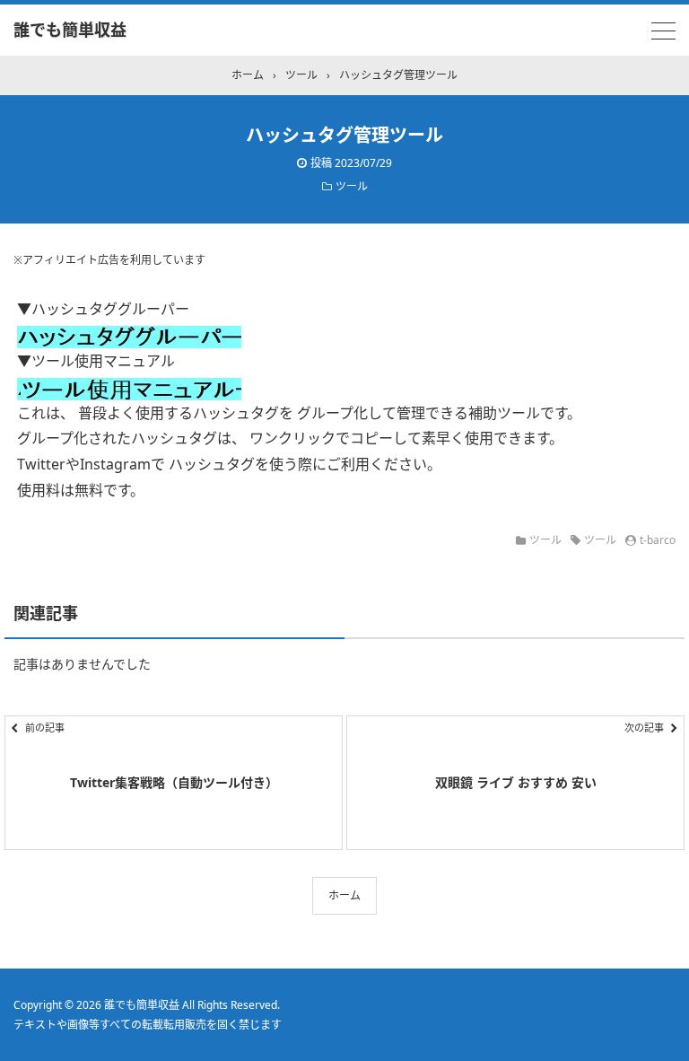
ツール (352, 186)
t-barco (658, 540)
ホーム (344, 895)
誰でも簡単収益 (69, 29)
